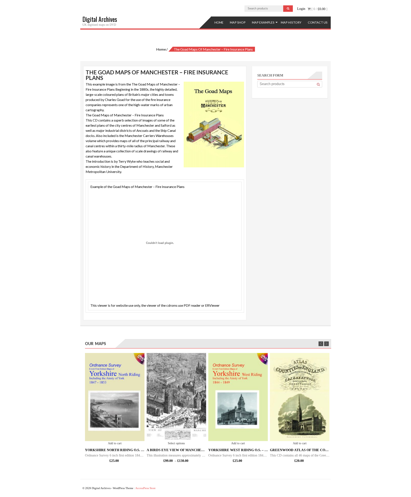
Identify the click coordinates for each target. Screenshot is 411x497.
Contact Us (318, 22)
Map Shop (238, 22)
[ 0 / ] (319, 9)
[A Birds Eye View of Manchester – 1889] (176, 397)
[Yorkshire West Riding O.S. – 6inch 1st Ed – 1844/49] (238, 397)
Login (301, 9)
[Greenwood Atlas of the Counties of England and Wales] (299, 397)
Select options (176, 443)
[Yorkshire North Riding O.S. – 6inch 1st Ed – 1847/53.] (114, 397)
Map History (291, 22)
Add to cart (115, 443)
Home (218, 22)
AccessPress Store (145, 488)
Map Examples (263, 22)
